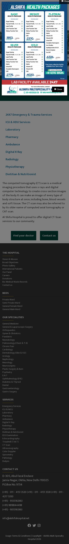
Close (59, 89)
